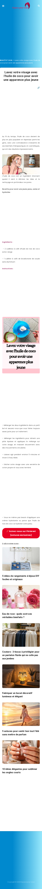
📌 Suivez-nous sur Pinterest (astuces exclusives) (21, 533)
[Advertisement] (21, 33)
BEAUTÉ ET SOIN (6, 60)
